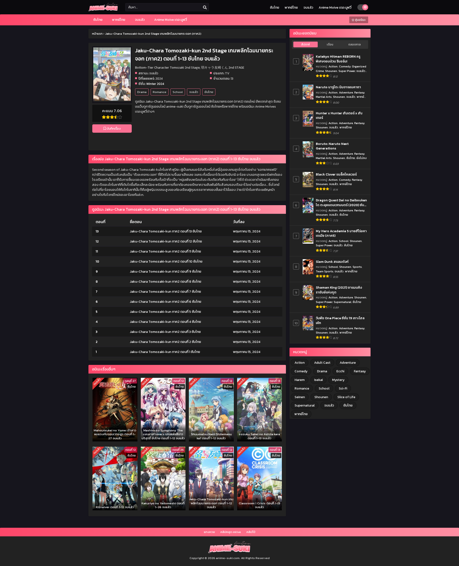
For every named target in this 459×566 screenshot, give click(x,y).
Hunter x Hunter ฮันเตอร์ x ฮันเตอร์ (339, 115)
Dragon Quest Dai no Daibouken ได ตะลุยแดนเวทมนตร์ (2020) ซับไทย (341, 202)
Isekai (318, 379)
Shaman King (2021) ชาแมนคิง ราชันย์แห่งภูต (339, 290)
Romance (159, 92)
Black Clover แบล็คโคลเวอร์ (336, 174)
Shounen (331, 71)
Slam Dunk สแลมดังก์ (332, 261)
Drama (142, 92)
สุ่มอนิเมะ (360, 20)
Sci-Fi (343, 388)
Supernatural (342, 302)
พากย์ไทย (291, 7)
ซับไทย (274, 7)
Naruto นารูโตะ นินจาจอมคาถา (338, 87)
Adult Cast (322, 362)
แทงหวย (209, 532)
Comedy (344, 66)
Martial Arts (324, 96)
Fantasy (359, 92)
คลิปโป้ (250, 532)
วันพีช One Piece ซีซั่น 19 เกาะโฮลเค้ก (340, 320)
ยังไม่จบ (361, 158)
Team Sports (324, 271)
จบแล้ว (308, 7)
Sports (357, 266)
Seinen (300, 397)
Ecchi (340, 371)
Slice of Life (346, 397)
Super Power (347, 71)
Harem (300, 379)
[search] (204, 7)
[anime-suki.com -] (103, 10)
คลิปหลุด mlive (230, 532)
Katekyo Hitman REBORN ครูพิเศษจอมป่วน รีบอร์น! (338, 59)
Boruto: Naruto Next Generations (332, 146)
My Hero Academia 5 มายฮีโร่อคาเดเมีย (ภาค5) (341, 233)
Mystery (338, 379)
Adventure (346, 92)
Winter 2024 (155, 83)
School (178, 92)
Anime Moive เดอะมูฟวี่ (335, 7)
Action (333, 66)
